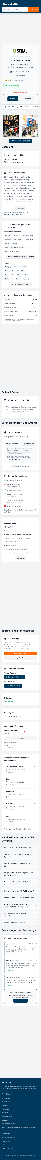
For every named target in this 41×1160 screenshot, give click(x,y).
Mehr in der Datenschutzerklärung (18, 458)
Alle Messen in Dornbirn (19, 466)
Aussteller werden (20, 92)
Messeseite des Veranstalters (13, 214)
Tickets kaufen (13, 686)
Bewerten (27, 99)
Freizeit (24, 267)
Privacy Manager (7, 1148)
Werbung (5, 1120)
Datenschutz (6, 1141)
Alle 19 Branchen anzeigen (20, 284)
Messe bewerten (20, 1001)
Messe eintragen (7, 1116)
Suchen (35, 9)
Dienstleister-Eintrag (8, 1124)
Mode (26, 275)
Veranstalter (5, 1109)
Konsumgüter (9, 275)
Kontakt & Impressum (8, 1137)
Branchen (5, 1105)
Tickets (12, 99)
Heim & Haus (21, 271)
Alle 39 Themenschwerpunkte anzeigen (20, 256)
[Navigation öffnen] (37, 4)
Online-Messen (6, 1102)
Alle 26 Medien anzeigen (20, 141)
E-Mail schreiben (11, 742)
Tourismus (26, 279)
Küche (19, 275)
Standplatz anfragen (20, 653)
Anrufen (21, 658)
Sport (17, 279)
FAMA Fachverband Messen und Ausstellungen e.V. (18, 1127)
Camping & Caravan (11, 267)
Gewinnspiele (6, 1098)
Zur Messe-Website (14, 677)
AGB (3, 1145)
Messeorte (5, 1113)
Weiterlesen (20, 208)
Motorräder (9, 279)
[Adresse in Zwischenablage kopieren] (27, 436)
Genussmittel (9, 271)
